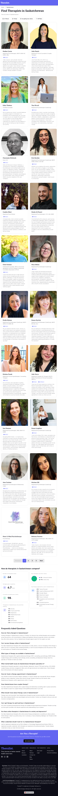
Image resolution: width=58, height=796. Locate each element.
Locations (24, 755)
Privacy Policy (50, 750)
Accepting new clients (27, 18)
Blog (31, 757)
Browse (23, 752)
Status (31, 759)
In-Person (6, 18)
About (31, 750)
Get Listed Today (29, 741)
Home (2, 7)
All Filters (40, 18)
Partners (32, 752)
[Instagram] (4, 756)
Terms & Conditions (52, 752)
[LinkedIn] (7, 756)
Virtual (15, 18)
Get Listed (39, 750)
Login (38, 752)
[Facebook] (2, 756)
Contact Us (32, 755)
